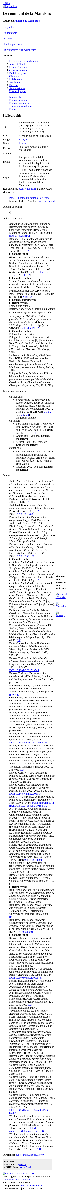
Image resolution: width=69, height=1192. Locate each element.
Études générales (13, 44)
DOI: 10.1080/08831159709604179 (28, 742)
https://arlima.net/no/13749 (30, 1154)
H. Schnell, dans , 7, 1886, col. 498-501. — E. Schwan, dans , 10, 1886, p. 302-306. (32, 278)
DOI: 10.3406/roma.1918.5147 (30, 805)
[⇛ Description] (46, 201)
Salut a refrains (17, 88)
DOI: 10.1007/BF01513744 (24, 670)
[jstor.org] (14, 694)
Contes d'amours (18, 70)
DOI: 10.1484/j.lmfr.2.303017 (25, 793)
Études (12, 109)
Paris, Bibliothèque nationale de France (30, 197)
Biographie (8, 27)
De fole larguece (18, 73)
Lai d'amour (15, 79)
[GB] (22, 235)
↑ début (6, 3)
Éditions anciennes (19, 100)
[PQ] (11, 916)
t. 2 (41, 272)
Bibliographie (10, 32)
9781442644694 (33, 859)
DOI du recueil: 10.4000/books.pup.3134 (26, 1129)
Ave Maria (14, 82)
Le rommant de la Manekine (24, 61)
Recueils (8, 38)
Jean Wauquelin (27, 188)
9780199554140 (25, 556)
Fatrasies (13, 85)
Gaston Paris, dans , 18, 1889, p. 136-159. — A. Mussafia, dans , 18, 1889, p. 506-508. (31, 331)
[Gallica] (13, 235)
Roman (23, 143)
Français (23, 139)
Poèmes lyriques (17, 91)
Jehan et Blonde (17, 64)
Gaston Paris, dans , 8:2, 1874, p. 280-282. (29, 254)
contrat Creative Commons (17, 1179)
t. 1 (37, 272)
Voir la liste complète (31, 1185)
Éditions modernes (19, 103)
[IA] (27, 235)
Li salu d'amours (18, 67)
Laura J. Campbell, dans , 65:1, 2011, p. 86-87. (30, 559)
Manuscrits (15, 97)
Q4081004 (21, 1164)
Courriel (61, 597)
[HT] (51, 802)
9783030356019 (25, 931)
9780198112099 (25, 514)
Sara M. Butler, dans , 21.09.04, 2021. (27, 934)
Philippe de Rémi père (27, 20)
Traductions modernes (20, 106)
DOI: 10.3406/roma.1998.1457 (25, 977)
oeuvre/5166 (25, 1167)
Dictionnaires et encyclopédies (20, 49)
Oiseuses (14, 76)
